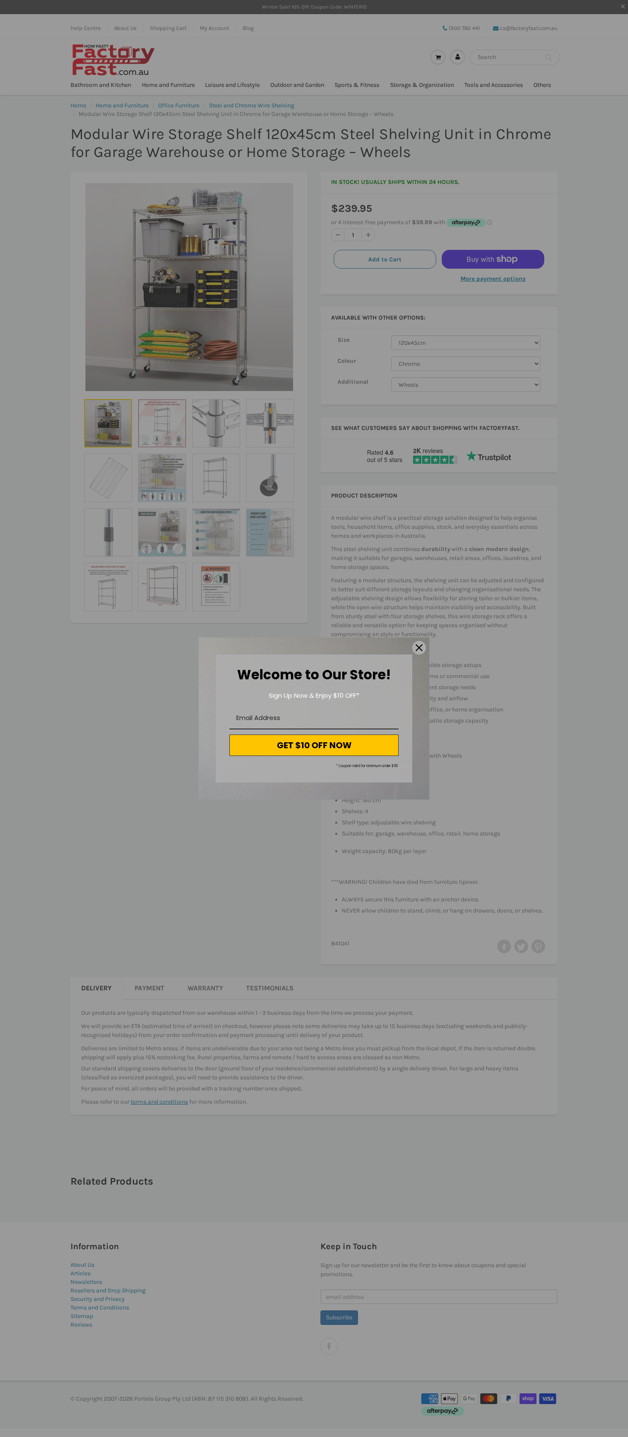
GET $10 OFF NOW (314, 745)
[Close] (419, 647)
